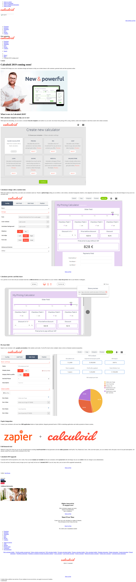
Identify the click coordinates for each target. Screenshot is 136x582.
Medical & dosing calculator (92, 553)
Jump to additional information (11, 4)
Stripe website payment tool (38, 552)
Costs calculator (58, 553)
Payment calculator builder (64, 552)
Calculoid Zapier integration (119, 553)
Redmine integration (103, 552)
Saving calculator (79, 553)
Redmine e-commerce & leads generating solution (40, 553)
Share (2, 480)
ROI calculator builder (51, 552)
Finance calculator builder (78, 552)
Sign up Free (68, 271)
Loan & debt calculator (68, 553)
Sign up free (68, 576)
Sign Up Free (68, 526)
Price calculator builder (91, 552)
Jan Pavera (7, 473)
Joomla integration (123, 552)
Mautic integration (113, 552)
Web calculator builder (9, 552)
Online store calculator (105, 553)
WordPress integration (22, 553)
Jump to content (8, 2)
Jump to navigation (8, 3)
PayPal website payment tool (23, 552)
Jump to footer (7, 6)
